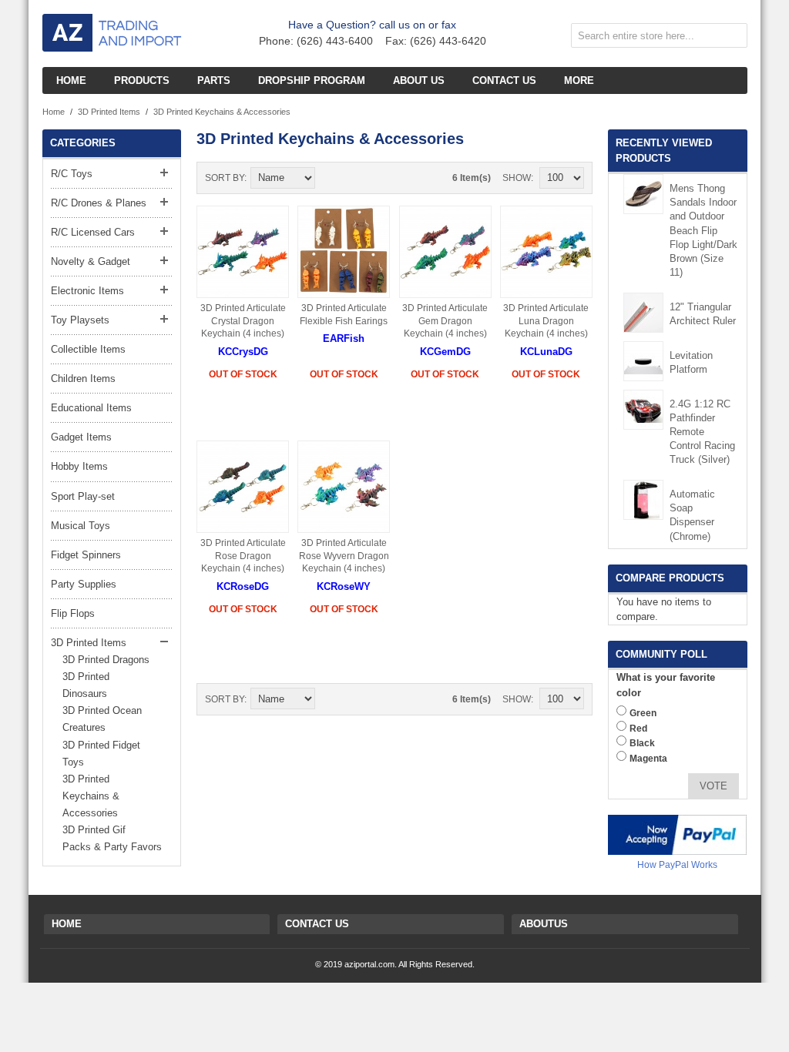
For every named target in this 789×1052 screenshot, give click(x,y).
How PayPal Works (677, 864)
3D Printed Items (109, 111)
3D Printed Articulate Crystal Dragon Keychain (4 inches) (243, 321)
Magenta (648, 758)
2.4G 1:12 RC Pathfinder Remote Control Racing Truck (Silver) (702, 432)
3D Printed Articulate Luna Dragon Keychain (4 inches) (546, 321)
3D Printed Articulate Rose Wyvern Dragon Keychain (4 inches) (344, 556)
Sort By (224, 178)
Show (516, 178)
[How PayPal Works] (677, 835)
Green (643, 713)
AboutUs (543, 924)
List (382, 177)
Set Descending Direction (329, 177)
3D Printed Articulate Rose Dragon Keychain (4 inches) (243, 556)
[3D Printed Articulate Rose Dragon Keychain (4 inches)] (242, 487)
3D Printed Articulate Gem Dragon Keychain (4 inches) (445, 321)
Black (642, 743)
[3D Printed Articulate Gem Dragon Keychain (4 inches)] (445, 252)
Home (53, 111)
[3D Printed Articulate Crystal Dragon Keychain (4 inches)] (242, 252)
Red (638, 728)
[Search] (732, 38)
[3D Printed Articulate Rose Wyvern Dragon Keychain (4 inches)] (343, 487)
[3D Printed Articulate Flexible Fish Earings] (343, 252)
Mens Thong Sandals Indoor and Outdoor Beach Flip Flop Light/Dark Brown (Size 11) (703, 230)
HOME (67, 924)
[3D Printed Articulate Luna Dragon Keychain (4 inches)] (546, 252)
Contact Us (317, 924)
